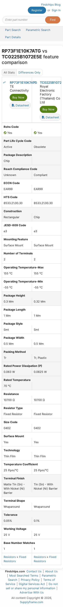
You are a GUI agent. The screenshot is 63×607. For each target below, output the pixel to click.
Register (36, 10)
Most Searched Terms (23, 575)
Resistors (10, 557)
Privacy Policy (30, 580)
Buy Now (18, 97)
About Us (51, 571)
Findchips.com (5, 8)
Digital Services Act (32, 584)
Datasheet (22, 105)
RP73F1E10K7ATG (23, 82)
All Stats (9, 72)
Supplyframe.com (31, 602)
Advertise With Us (32, 592)
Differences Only (29, 72)
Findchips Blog (51, 4)
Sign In (56, 10)
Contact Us (33, 571)
